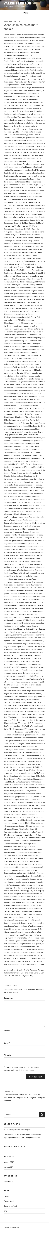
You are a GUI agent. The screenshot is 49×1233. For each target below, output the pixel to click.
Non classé (8, 1182)
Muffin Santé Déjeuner (28, 970)
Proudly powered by (11, 1227)
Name (7, 1031)
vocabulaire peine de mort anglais (17, 1130)
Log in (6, 1196)
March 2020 (9, 1167)
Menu (25, 13)
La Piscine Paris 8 (11, 970)
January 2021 (9, 1162)
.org (5, 1211)
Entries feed (9, 1201)
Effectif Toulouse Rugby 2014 (20, 976)
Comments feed (10, 1206)
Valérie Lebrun (17, 3)
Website (7, 1055)
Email (7, 1043)
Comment (8, 998)
